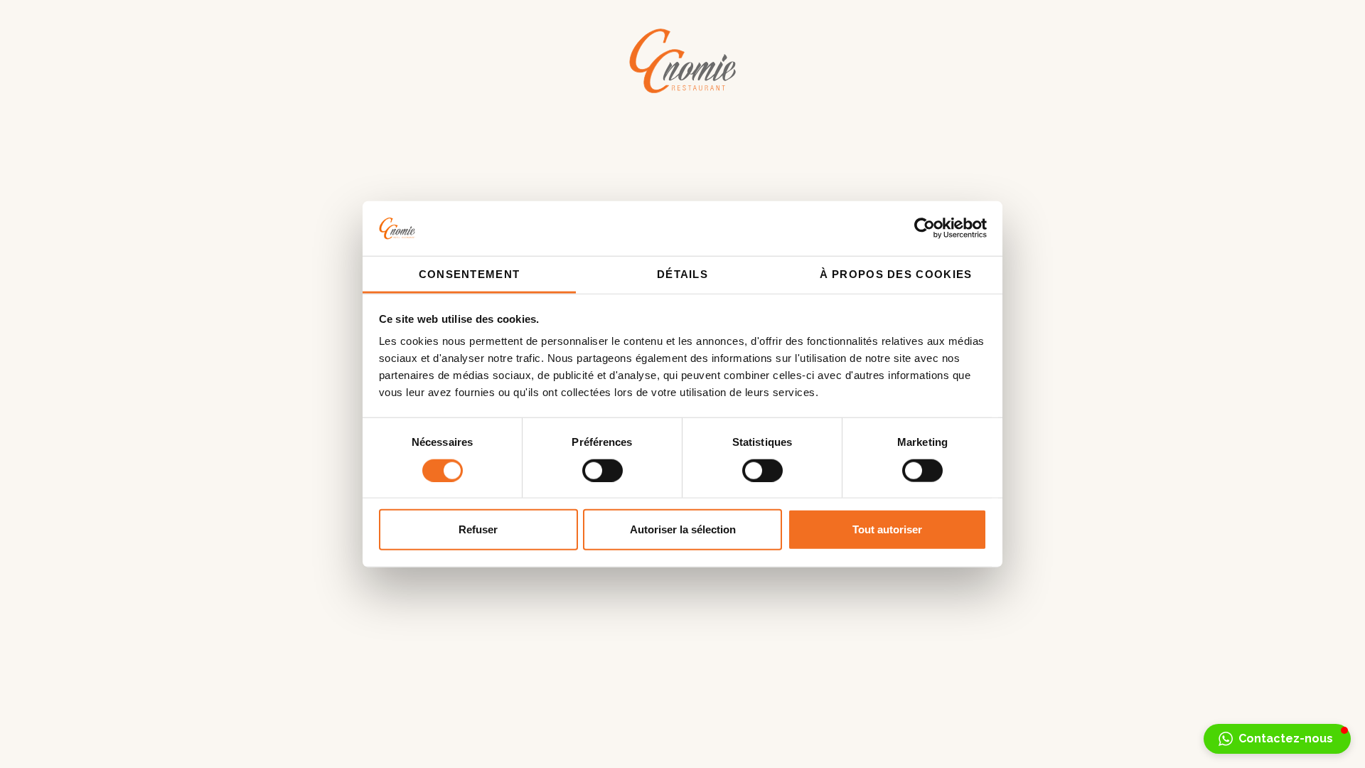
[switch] (602, 470)
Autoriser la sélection (683, 529)
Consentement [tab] (469, 274)
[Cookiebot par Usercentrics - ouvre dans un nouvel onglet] (924, 228)
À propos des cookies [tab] (896, 274)
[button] (1277, 739)
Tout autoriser (887, 529)
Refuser (478, 529)
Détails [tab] (682, 274)
